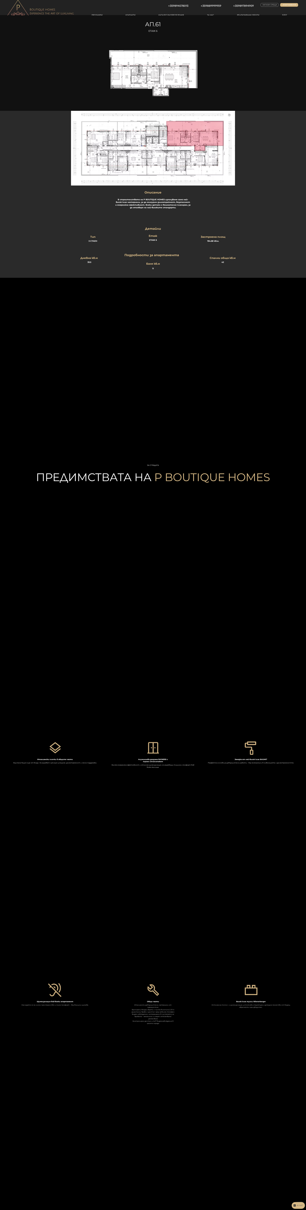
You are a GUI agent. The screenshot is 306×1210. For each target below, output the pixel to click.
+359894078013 (178, 5)
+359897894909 (243, 5)
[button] (270, 5)
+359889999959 (211, 5)
